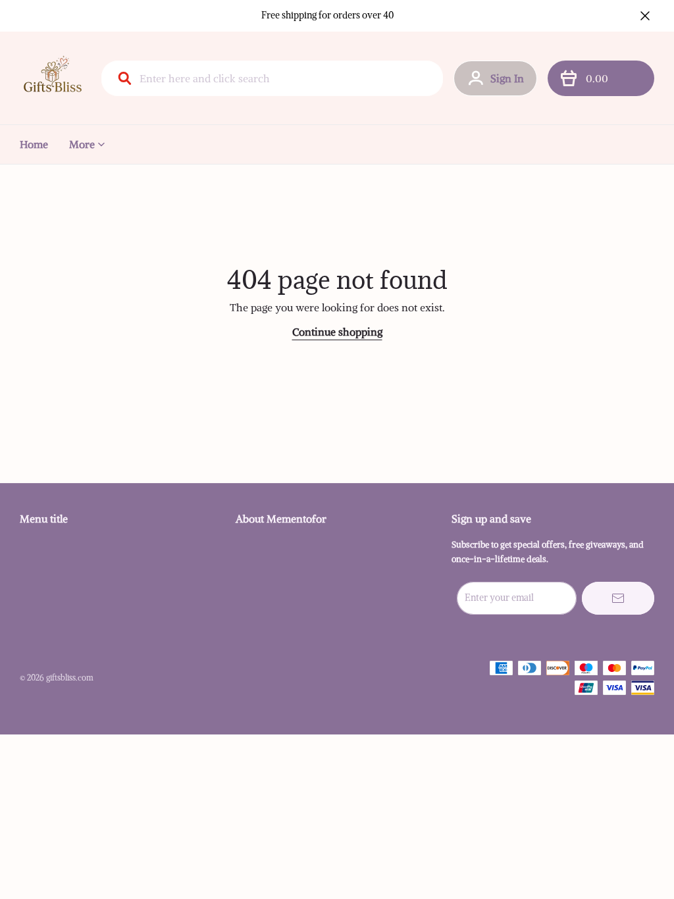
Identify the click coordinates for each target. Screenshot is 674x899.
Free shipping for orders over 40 (327, 15)
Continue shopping (337, 331)
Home (34, 144)
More (82, 144)
